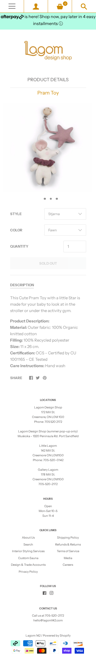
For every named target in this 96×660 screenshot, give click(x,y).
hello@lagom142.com (48, 620)
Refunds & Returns (68, 544)
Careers (68, 565)
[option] (47, 147)
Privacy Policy (28, 571)
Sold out (48, 263)
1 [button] (39, 199)
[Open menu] (12, 6)
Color (16, 230)
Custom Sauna (28, 558)
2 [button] (45, 199)
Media (68, 558)
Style (16, 214)
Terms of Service (68, 551)
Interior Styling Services (28, 551)
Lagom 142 (33, 635)
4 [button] (57, 199)
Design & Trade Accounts (28, 565)
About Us (28, 537)
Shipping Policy (68, 537)
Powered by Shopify (57, 635)
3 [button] (51, 199)
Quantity (19, 246)
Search (28, 544)
